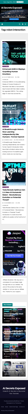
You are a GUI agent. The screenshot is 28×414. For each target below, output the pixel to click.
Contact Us (22, 406)
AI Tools (20, 309)
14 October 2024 (9, 77)
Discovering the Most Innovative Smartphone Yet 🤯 (13, 316)
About (6, 406)
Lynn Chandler (19, 139)
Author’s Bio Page (13, 406)
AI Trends (6, 311)
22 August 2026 (10, 318)
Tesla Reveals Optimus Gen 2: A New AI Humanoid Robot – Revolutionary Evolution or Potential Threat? (13, 195)
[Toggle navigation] (25, 24)
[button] (19, 24)
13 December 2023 (9, 202)
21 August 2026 (10, 336)
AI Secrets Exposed (11, 7)
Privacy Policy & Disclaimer (7, 410)
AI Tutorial (5, 66)
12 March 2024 (8, 139)
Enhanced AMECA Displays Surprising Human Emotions (13, 71)
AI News (14, 309)
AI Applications (8, 309)
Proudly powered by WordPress (12, 401)
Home (2, 406)
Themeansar (18, 403)
